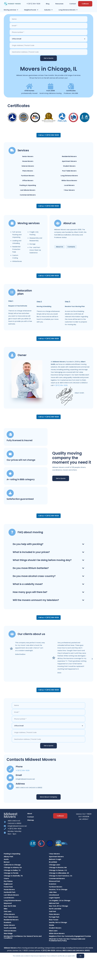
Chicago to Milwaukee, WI (59, 873)
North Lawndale (55, 909)
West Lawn (53, 931)
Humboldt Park (9, 892)
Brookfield (53, 862)
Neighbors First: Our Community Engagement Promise (70, 936)
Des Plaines (8, 881)
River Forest (53, 920)
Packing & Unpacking (28, 185)
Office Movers (27, 180)
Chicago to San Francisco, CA (60, 876)
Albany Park (8, 856)
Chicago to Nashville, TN (13, 876)
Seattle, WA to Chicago (58, 922)
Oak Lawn (7, 911)
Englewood (8, 884)
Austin (6, 859)
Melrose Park (54, 903)
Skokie (51, 925)
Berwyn (7, 862)
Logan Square (54, 898)
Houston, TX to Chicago (58, 889)
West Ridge (8, 933)
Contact (30, 817)
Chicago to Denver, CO (58, 870)
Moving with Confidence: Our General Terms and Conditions (22, 937)
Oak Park (52, 911)
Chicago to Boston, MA (58, 867)
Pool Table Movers (69, 171)
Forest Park (8, 887)
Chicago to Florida (11, 873)
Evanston (52, 884)
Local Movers (69, 185)
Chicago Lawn (54, 865)
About (29, 813)
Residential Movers (69, 156)
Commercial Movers (28, 195)
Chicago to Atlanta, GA (13, 867)
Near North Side (10, 906)
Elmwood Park (54, 881)
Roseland (7, 922)
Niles (5, 909)
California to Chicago (12, 865)
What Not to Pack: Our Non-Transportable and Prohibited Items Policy (67, 940)
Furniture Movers (27, 176)
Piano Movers (27, 171)
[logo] (12, 4)
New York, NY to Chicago (58, 906)
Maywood (8, 903)
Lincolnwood (54, 895)
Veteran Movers (28, 166)
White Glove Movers (69, 180)
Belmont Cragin (55, 859)
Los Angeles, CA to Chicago (59, 900)
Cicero (6, 878)
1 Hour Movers (69, 190)
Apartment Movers (69, 161)
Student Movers (69, 166)
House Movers (27, 161)
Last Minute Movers (27, 190)
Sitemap (30, 820)
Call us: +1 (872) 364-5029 (48, 135)
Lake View (53, 892)
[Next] (92, 658)
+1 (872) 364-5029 (33, 4)
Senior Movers (27, 156)
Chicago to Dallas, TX (12, 870)
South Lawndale (10, 928)
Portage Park (54, 917)
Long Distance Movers (69, 176)
